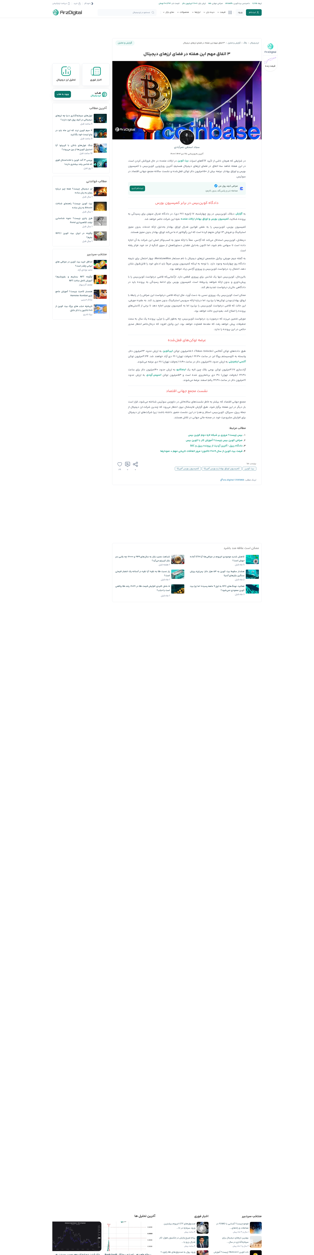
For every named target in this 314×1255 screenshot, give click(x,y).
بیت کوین (183, 161)
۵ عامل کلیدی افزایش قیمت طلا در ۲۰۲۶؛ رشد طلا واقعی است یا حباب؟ (142, 588)
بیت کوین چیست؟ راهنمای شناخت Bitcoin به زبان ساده (73, 206)
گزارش (239, 214)
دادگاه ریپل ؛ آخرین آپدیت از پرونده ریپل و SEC (216, 446)
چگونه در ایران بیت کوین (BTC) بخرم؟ (73, 235)
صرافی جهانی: (217, 3)
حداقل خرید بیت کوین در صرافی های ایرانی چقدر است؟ (73, 264)
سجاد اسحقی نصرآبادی (187, 147)
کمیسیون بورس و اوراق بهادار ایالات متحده (205, 219)
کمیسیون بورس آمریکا (188, 469)
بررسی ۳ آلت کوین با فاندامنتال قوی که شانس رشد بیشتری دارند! (73, 162)
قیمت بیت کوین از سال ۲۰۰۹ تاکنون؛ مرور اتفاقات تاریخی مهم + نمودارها (201, 451)
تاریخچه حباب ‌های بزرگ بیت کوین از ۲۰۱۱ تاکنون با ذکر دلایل (73, 308)
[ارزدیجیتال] (67, 12)
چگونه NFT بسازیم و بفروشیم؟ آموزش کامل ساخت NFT (73, 279)
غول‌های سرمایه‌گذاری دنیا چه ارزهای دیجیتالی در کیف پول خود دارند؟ (73, 118)
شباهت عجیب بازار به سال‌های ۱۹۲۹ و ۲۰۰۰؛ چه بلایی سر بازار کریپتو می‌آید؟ (142, 559)
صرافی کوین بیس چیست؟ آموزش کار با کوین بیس (214, 440)
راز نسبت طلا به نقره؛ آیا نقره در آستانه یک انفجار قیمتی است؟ (142, 573)
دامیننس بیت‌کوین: (241, 3)
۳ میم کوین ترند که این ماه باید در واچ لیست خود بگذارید (73, 132)
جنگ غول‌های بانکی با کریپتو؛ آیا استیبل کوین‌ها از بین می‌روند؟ (73, 147)
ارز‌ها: (259, 3)
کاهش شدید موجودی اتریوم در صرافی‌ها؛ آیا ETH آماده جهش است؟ (217, 559)
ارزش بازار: (201, 3)
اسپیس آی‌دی (153, 375)
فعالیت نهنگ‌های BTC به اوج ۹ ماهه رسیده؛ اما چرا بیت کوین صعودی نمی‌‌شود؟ (217, 588)
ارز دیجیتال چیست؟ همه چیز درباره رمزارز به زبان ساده (73, 191)
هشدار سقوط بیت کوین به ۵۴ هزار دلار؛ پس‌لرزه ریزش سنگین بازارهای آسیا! (217, 573)
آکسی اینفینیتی (237, 362)
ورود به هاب (63, 94)
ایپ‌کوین (168, 351)
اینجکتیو (181, 370)
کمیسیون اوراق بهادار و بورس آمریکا (222, 469)
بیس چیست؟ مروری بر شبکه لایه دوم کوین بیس (215, 435)
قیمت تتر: (175, 3)
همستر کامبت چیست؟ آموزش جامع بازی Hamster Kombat (73, 294)
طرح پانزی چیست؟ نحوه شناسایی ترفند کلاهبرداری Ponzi (73, 220)
